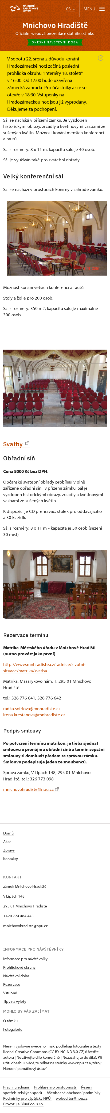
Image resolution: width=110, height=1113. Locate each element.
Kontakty (10, 858)
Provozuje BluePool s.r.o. (23, 1103)
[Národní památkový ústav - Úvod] (24, 8)
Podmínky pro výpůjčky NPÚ (27, 1098)
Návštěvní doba (16, 975)
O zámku (10, 1020)
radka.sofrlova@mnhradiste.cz (31, 708)
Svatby (13, 444)
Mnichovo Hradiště (55, 25)
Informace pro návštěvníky (25, 958)
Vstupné (10, 992)
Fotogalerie (12, 1029)
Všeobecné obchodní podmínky (73, 1092)
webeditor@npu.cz (71, 1098)
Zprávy (9, 850)
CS (69, 8)
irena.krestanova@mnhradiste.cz (34, 714)
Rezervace (11, 984)
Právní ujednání (16, 1087)
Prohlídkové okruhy (19, 967)
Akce (7, 841)
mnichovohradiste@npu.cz (28, 789)
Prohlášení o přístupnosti (55, 1087)
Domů (8, 833)
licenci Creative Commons (25, 1051)
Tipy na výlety (14, 1001)
